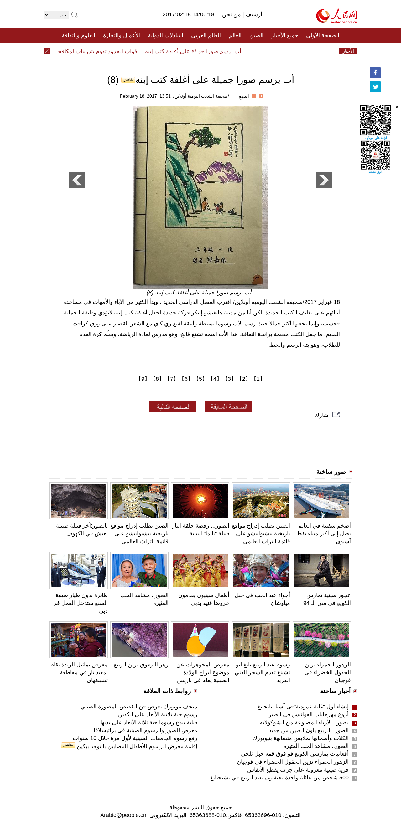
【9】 (143, 379)
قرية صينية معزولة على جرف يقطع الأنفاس (298, 770)
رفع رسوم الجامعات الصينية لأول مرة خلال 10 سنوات (135, 738)
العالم (235, 35)
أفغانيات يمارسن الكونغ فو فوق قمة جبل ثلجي (295, 754)
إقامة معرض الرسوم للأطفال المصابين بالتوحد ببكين (136, 746)
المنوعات (222, 51)
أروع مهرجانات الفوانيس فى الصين (308, 714)
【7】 (171, 379)
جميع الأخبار (284, 35)
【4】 (215, 379)
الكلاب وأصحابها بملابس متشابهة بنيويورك (301, 738)
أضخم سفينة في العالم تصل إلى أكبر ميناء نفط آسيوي (324, 533)
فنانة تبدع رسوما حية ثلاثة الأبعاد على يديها (148, 722)
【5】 (200, 379)
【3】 (229, 379)
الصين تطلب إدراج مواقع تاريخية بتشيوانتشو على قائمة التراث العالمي (139, 533)
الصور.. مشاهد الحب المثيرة (316, 746)
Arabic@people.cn (123, 815)
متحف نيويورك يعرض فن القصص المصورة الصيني (139, 706)
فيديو (173, 51)
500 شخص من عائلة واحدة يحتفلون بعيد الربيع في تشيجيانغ (279, 777)
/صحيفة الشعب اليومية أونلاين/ (201, 96)
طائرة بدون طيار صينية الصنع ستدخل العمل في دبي (80, 603)
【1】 (258, 379)
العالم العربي (206, 35)
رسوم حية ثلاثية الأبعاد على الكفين (157, 714)
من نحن (232, 14)
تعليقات (196, 51)
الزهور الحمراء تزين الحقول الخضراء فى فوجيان (328, 672)
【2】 (244, 379)
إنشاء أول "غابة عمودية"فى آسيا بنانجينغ (303, 706)
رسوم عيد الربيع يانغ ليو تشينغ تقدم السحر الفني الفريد (262, 672)
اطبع (243, 96)
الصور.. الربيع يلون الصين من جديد (309, 730)
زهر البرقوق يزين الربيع (141, 664)
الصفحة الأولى (322, 35)
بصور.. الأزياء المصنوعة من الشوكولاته (304, 722)
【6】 (186, 379)
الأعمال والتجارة (121, 35)
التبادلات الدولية (165, 35)
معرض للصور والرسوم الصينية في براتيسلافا (145, 730)
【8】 (157, 379)
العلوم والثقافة (78, 35)
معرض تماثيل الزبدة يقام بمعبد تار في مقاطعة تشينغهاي (79, 672)
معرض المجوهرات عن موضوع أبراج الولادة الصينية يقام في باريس (202, 672)
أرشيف (253, 14)
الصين (256, 35)
